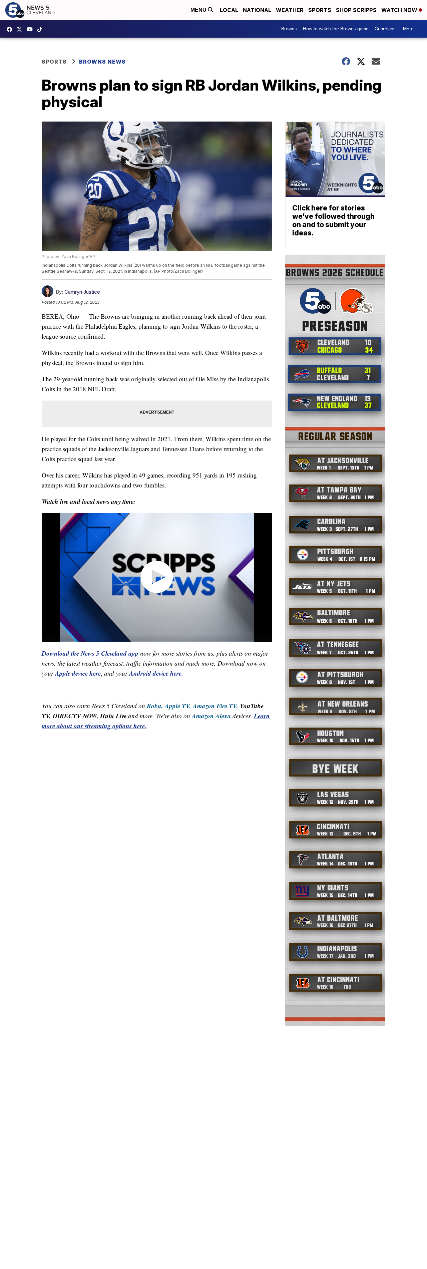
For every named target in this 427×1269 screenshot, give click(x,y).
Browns (289, 28)
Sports (319, 10)
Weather (290, 10)
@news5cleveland (41, 29)
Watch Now (400, 10)
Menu (199, 10)
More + (410, 28)
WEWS (21, 29)
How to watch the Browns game (336, 28)
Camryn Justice (82, 292)
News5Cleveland (11, 29)
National (257, 10)
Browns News (102, 61)
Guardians (385, 28)
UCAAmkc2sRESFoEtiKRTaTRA (31, 29)
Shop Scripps (356, 10)
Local (229, 10)
